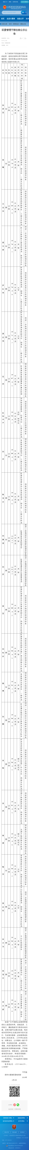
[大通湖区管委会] (14, 7)
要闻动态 (16, 24)
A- (25, 38)
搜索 (23, 12)
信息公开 (20, 19)
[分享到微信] (18, 1105)
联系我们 (22, 1132)
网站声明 (6, 1132)
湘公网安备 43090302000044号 (15, 1145)
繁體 (10, 1)
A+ (21, 38)
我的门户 (5, 1)
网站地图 (14, 1132)
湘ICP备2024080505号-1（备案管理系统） (17, 1143)
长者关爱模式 (24, 2)
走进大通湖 (11, 19)
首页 (2, 19)
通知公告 (23, 24)
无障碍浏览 (15, 1)
